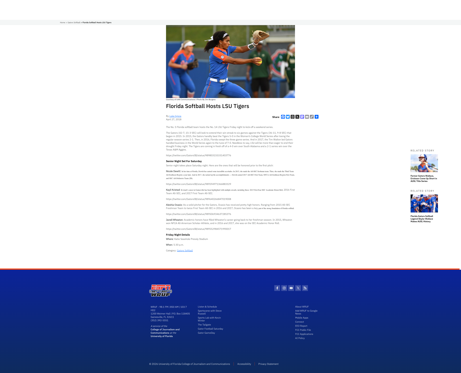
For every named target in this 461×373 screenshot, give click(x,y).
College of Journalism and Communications (165, 331)
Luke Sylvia (175, 116)
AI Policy (300, 338)
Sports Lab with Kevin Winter (209, 319)
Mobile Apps (301, 317)
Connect (299, 321)
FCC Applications (304, 334)
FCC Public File (303, 329)
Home (62, 22)
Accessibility (244, 364)
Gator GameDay (206, 332)
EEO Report (301, 325)
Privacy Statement (268, 364)
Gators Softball (74, 22)
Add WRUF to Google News (306, 312)
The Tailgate (204, 324)
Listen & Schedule (207, 306)
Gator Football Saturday (210, 328)
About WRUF (302, 306)
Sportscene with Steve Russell (210, 312)
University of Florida (162, 336)
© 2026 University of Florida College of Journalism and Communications (189, 364)
